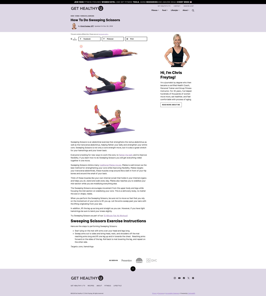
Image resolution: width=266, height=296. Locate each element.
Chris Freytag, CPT (87, 26)
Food (164, 10)
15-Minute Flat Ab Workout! (116, 216)
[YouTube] (179, 278)
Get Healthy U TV (164, 6)
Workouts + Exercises (87, 15)
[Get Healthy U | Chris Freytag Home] (87, 8)
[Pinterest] (193, 278)
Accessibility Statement (172, 293)
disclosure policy (103, 34)
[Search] (193, 10)
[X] (188, 278)
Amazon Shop (189, 6)
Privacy (154, 293)
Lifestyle (174, 10)
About (99, 286)
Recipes (91, 286)
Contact (177, 6)
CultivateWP (191, 293)
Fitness (154, 10)
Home (72, 15)
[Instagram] (174, 278)
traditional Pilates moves (110, 165)
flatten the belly (126, 155)
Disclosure (161, 293)
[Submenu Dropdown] (158, 10)
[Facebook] (184, 278)
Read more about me (171, 105)
